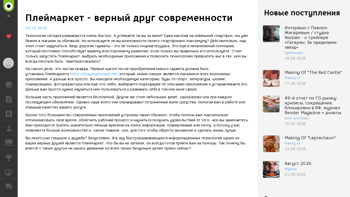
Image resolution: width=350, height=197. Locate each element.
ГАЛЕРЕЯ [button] (9, 84)
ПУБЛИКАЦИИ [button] (9, 99)
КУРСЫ (9, 172)
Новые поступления (302, 12)
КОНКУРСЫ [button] (9, 157)
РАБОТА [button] (9, 128)
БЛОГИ (9, 113)
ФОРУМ (9, 186)
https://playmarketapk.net (93, 74)
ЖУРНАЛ (12, 142)
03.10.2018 (35, 28)
